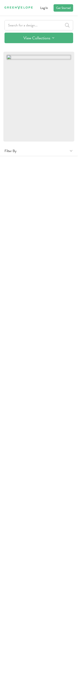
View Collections (37, 38)
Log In (44, 8)
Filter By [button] (10, 151)
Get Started (63, 8)
